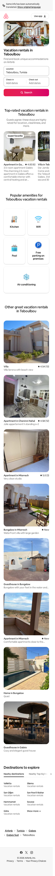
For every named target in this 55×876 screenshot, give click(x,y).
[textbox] (15, 83)
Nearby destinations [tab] (14, 774)
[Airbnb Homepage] (6, 16)
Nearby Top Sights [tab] (38, 774)
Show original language (29, 7)
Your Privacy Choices (36, 861)
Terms (20, 861)
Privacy (10, 861)
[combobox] (26, 72)
